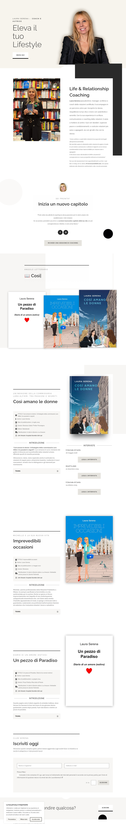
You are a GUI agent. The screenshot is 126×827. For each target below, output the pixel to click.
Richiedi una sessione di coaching (63, 243)
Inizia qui (20, 55)
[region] (24, 812)
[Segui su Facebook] (60, 232)
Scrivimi (105, 807)
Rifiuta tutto (23, 819)
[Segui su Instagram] (65, 232)
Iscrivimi (103, 782)
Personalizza (12, 819)
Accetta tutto (36, 819)
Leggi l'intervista (89, 459)
